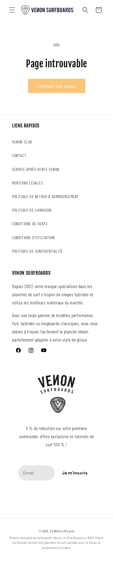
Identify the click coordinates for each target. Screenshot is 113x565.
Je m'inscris (75, 473)
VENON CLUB (22, 141)
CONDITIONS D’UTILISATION (33, 237)
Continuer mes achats (56, 86)
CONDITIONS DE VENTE (30, 223)
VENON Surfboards (62, 531)
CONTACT (19, 155)
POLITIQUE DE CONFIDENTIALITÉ (37, 251)
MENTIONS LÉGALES (27, 182)
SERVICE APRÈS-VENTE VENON (35, 169)
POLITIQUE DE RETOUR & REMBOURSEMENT (45, 196)
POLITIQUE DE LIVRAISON (31, 210)
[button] (12, 10)
